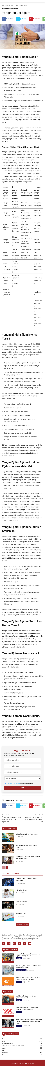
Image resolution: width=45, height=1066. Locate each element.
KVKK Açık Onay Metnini (13, 783)
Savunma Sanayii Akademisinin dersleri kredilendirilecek (27, 1009)
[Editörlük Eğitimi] (8, 893)
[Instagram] (8, 943)
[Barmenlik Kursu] (8, 905)
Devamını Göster (22, 925)
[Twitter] (24, 943)
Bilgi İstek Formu (22, 750)
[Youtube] (29, 943)
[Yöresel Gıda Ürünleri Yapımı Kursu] (8, 837)
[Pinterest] (19, 943)
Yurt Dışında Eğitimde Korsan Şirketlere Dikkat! (26, 997)
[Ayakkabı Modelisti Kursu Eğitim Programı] (8, 848)
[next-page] (6, 867)
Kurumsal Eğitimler (13, 8)
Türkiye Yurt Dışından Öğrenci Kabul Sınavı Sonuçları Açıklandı (28, 978)
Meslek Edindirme (21, 970)
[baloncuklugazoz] (3, 800)
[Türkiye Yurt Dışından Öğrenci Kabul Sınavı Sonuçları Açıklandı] (8, 981)
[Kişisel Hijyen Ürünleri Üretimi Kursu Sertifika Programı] (8, 970)
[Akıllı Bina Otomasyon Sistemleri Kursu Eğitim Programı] (8, 860)
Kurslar (11, 5)
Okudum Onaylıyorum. (20, 783)
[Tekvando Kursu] (8, 917)
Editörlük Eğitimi (21, 890)
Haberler (19, 958)
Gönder (22, 788)
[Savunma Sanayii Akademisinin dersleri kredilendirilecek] (8, 1012)
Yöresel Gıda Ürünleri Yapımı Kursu (27, 834)
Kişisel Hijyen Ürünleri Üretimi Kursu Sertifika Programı (28, 967)
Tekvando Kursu (21, 913)
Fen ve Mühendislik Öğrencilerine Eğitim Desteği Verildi (28, 955)
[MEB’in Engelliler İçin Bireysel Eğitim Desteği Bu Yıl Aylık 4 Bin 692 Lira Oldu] (8, 1023)
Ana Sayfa (5, 5)
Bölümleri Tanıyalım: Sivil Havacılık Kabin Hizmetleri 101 (33, 819)
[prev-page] (3, 867)
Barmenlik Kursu (21, 902)
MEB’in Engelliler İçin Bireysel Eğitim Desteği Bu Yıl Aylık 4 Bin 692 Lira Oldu (29, 1021)
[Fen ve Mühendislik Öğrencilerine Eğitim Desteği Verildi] (8, 958)
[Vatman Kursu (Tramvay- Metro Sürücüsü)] (8, 882)
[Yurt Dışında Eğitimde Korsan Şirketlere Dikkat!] (8, 1000)
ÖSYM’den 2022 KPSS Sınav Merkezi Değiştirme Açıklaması (11, 819)
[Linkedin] (14, 943)
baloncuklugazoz (9, 800)
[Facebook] (3, 943)
